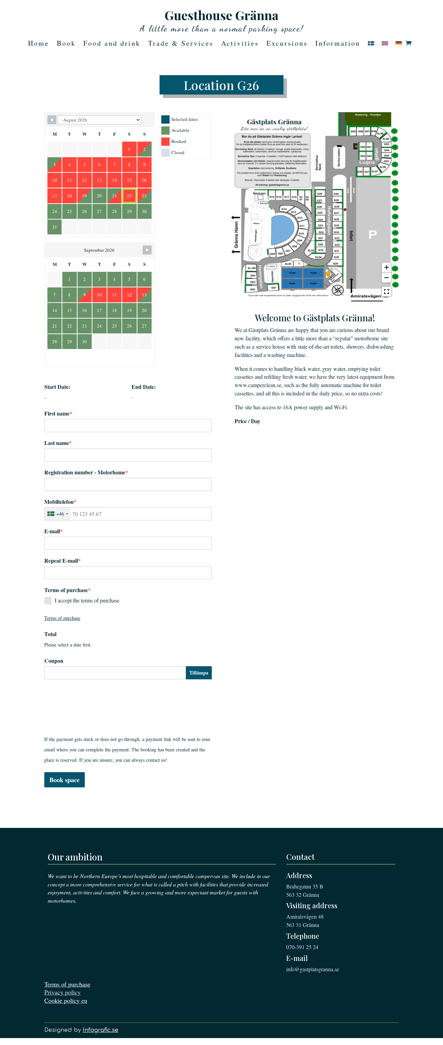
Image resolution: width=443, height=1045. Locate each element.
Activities (240, 44)
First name (58, 413)
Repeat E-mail (62, 560)
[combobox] (57, 514)
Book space (64, 779)
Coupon (53, 660)
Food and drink (112, 44)
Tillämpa (198, 672)
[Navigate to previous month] (51, 119)
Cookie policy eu (65, 1000)
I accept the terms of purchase (87, 600)
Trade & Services (181, 44)
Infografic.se (100, 1030)
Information (337, 44)
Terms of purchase (67, 984)
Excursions (287, 44)
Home (38, 44)
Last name (58, 443)
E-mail (53, 531)
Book (66, 44)
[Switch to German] (399, 44)
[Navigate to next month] (147, 249)
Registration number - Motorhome (86, 472)
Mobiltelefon (60, 502)
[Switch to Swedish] (371, 44)
